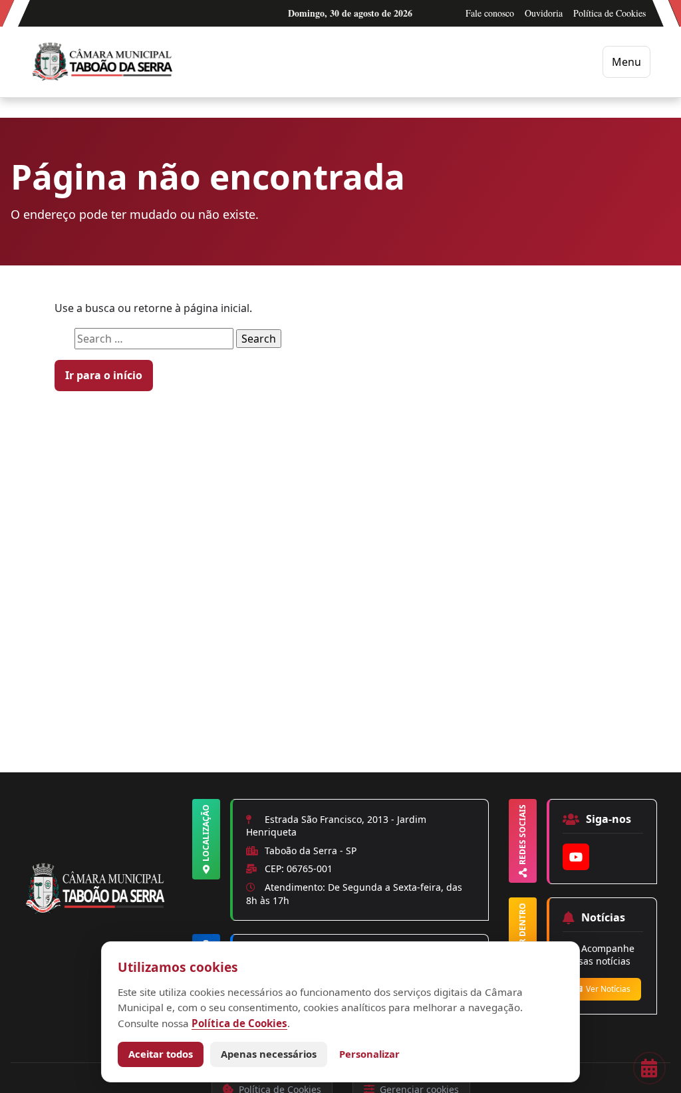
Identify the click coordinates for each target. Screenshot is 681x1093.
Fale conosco (490, 13)
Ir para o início (103, 375)
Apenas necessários (269, 1053)
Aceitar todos (160, 1053)
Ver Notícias (608, 989)
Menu (626, 62)
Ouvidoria (544, 13)
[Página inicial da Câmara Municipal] (98, 911)
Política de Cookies (609, 13)
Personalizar (369, 1053)
